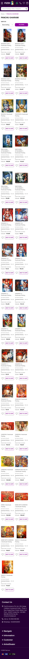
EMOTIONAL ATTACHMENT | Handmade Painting (6, 151)
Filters (21, 24)
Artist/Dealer (9, 644)
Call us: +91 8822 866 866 (11, 619)
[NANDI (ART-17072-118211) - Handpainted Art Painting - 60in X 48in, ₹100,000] (7, 496)
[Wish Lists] (24, 3)
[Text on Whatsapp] (17, 3)
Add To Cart (9, 58)
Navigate (8, 631)
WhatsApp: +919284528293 (12, 622)
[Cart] (27, 3)
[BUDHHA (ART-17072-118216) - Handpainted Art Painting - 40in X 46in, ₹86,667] (7, 105)
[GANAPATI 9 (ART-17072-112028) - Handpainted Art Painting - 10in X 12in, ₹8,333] (7, 390)
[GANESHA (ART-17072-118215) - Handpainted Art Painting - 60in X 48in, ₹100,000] (7, 461)
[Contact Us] (20, 3)
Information (9, 635)
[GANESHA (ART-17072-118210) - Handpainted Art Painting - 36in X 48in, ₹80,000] (21, 390)
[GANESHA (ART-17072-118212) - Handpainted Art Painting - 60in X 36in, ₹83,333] (7, 426)
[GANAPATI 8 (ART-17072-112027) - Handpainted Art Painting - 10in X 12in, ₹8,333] (21, 355)
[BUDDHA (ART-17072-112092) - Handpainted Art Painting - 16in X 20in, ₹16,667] (21, 70)
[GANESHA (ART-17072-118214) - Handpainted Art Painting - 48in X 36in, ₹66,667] (21, 426)
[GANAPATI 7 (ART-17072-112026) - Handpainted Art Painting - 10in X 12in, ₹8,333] (7, 355)
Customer (8, 640)
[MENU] (2, 3)
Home (2, 14)
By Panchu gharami (5, 47)
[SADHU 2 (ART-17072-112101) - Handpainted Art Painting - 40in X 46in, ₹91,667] (7, 567)
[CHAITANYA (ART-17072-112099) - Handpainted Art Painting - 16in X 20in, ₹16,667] (21, 105)
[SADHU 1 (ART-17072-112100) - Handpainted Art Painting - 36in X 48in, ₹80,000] (21, 531)
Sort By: (3, 21)
